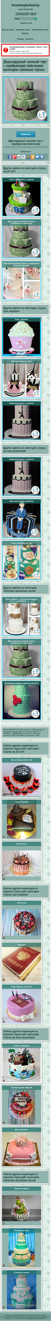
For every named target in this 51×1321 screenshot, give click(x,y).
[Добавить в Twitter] (37, 157)
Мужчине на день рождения (21, 501)
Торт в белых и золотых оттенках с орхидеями (21, 600)
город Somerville (25, 9)
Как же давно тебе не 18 (21, 760)
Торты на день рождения (24, 449)
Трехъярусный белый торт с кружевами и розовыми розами (21, 264)
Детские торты (8, 30)
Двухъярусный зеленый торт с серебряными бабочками (21, 222)
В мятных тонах (21, 1272)
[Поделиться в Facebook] (10, 157)
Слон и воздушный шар (21, 543)
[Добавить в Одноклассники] (33, 157)
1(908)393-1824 (25, 14)
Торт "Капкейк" (21, 319)
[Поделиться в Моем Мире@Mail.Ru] (28, 157)
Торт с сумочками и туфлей (21, 179)
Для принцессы (21, 1130)
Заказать (26, 134)
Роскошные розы (21, 1230)
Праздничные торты (40, 30)
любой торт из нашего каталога (37, 1317)
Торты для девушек (15, 894)
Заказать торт (26, 23)
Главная (20, 39)
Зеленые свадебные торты (19, 590)
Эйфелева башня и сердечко (21, 403)
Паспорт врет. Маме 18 (21, 1088)
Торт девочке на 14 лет (21, 987)
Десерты (25, 33)
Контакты (29, 39)
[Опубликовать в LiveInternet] (19, 157)
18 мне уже (21, 903)
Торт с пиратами (21, 1046)
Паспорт (22, 945)
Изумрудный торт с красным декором (22, 683)
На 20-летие (21, 844)
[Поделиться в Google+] (14, 157)
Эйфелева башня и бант (21, 361)
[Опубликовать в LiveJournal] (23, 157)
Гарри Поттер (21, 802)
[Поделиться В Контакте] (42, 157)
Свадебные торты (23, 30)
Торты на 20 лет (13, 751)
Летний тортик (21, 1189)
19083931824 (17, 733)
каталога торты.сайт (12, 731)
